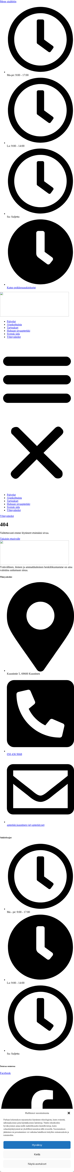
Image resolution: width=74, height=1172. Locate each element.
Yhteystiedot (14, 336)
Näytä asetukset (37, 1163)
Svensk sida (13, 333)
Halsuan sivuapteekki (18, 330)
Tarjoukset (12, 327)
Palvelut (11, 321)
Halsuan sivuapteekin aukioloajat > (19, 1059)
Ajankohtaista (14, 324)
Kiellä (37, 1154)
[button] (69, 1113)
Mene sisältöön (8, 1)
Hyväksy (37, 1144)
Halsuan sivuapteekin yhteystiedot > (19, 830)
